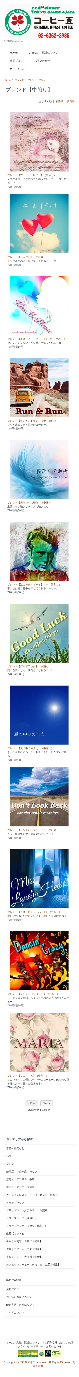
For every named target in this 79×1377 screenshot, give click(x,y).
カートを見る (17, 68)
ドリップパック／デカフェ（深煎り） (28, 1210)
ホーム (8, 80)
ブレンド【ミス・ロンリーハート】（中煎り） (34, 912)
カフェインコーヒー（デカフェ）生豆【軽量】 (33, 1264)
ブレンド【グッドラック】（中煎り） (29, 666)
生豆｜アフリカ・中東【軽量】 (24, 1249)
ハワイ (10, 1156)
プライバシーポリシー (30, 1346)
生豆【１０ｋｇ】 (16, 1233)
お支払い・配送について (43, 52)
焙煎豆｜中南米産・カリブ (21, 1171)
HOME (14, 52)
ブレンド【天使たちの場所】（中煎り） (30, 502)
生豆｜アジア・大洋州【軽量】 (24, 1256)
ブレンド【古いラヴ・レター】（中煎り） (31, 175)
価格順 (59, 101)
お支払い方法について (19, 1297)
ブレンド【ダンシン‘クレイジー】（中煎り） (33, 993)
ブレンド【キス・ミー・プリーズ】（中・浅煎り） (37, 338)
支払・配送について (28, 1342)
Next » (46, 1103)
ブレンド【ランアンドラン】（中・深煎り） (33, 420)
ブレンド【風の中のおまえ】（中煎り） (30, 748)
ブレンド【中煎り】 (38, 80)
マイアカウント (15, 1312)
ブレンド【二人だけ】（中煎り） (26, 257)
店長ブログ (16, 60)
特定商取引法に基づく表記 (57, 1342)
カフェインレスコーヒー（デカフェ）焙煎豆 (32, 1194)
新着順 (71, 101)
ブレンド (19, 80)
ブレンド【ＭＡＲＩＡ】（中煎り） (28, 1075)
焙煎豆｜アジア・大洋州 (20, 1187)
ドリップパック (15, 1202)
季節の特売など (15, 1148)
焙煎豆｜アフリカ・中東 (20, 1179)
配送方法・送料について (20, 1304)
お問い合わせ (42, 60)
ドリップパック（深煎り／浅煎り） (26, 1225)
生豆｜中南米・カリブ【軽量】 (24, 1241)
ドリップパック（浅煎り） (21, 1218)
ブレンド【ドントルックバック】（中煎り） (33, 830)
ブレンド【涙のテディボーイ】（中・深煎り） (34, 584)
